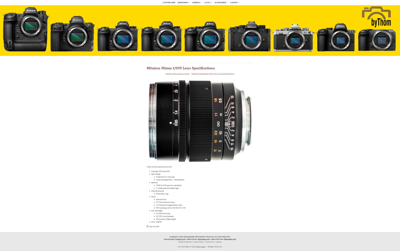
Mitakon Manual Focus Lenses (177, 74)
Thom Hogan (200, 247)
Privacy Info (210, 242)
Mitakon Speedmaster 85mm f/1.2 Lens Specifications (213, 74)
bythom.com (180, 239)
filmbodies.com (230, 239)
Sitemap (219, 242)
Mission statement (185, 242)
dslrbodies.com (204, 239)
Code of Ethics (199, 242)
